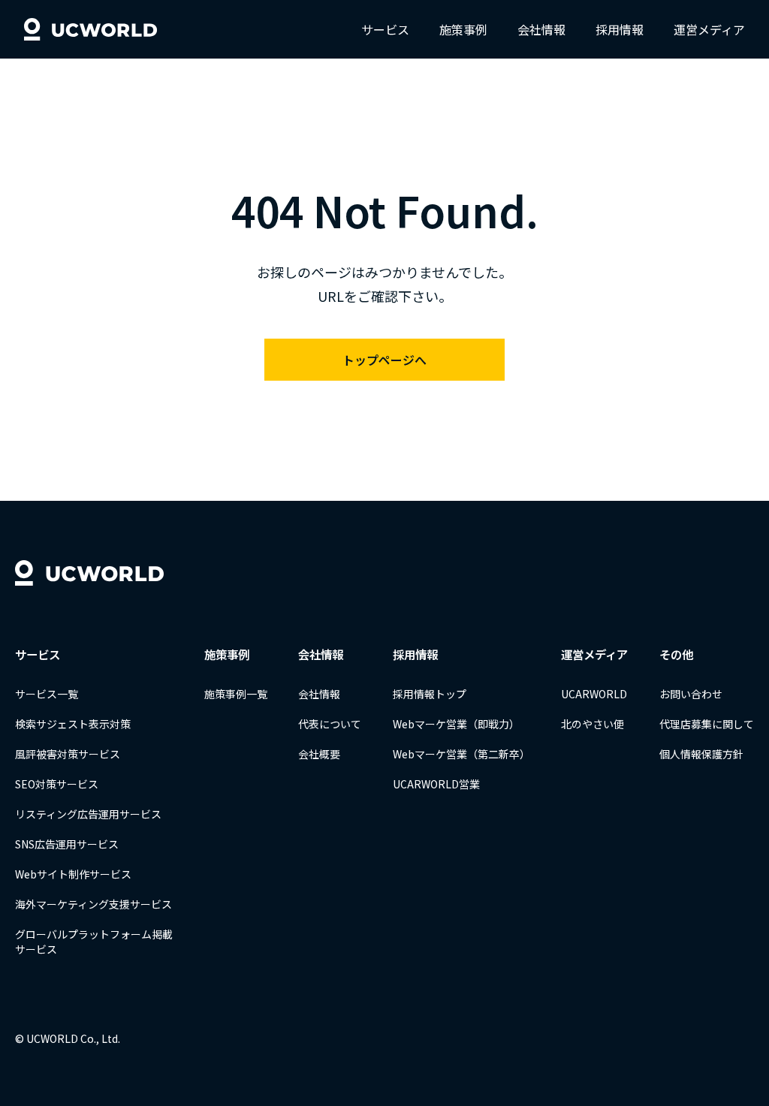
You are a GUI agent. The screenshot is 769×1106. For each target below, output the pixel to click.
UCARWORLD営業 (436, 783)
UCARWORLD (594, 693)
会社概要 (319, 753)
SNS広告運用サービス (67, 843)
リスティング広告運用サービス (88, 813)
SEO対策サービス (56, 783)
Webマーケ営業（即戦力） (456, 723)
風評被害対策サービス (67, 753)
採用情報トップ (429, 693)
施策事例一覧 (235, 693)
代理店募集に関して (706, 723)
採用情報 (620, 29)
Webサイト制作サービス (73, 873)
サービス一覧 (46, 693)
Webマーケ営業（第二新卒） (461, 753)
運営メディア (709, 29)
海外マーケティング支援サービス (93, 904)
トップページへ (384, 360)
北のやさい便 (592, 723)
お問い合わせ (690, 693)
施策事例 (463, 29)
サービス (385, 29)
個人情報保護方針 (701, 753)
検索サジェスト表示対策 (73, 723)
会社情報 (541, 29)
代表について (329, 723)
